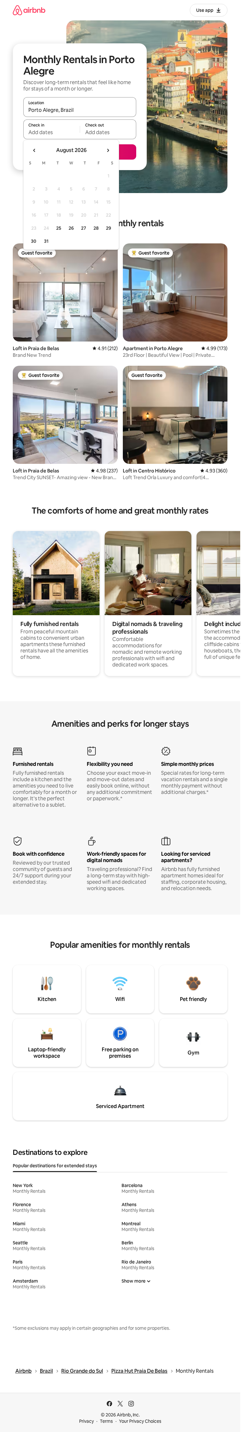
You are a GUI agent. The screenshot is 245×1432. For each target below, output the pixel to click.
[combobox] (79, 110)
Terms (106, 1421)
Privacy (86, 1421)
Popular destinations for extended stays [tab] (55, 1166)
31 (46, 241)
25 (58, 228)
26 (71, 228)
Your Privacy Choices (140, 1421)
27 (83, 228)
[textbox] (51, 132)
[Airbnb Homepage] (29, 10)
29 (108, 228)
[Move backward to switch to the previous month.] (34, 150)
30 (33, 241)
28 (96, 228)
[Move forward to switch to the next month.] (108, 150)
